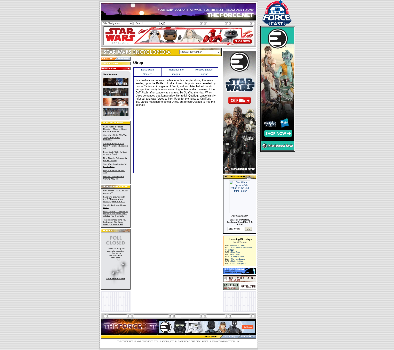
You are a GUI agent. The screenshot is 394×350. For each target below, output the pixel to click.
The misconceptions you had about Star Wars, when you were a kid (114, 222)
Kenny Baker (237, 257)
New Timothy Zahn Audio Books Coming (115, 159)
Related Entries (204, 69)
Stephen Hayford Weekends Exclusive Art (115, 145)
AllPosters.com (239, 216)
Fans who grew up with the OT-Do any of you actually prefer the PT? (114, 199)
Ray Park (235, 252)
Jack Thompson (238, 263)
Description (147, 69)
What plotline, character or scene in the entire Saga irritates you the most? (115, 213)
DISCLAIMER (202, 341)
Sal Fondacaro (238, 259)
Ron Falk (235, 254)
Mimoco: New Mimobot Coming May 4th (113, 177)
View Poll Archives (115, 278)
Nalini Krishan (237, 261)
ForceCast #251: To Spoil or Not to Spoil (115, 153)
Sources (147, 74)
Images (176, 74)
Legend (204, 74)
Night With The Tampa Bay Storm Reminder (115, 137)
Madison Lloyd (238, 245)
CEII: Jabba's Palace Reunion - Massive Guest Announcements (115, 129)
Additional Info (176, 69)
